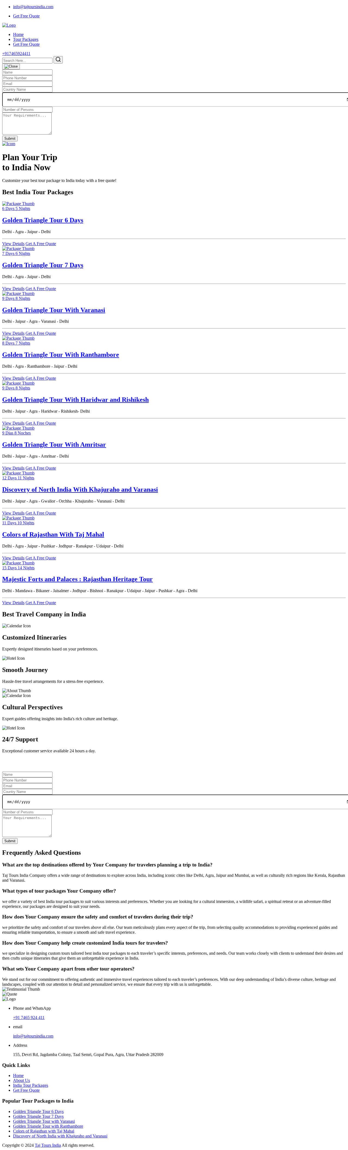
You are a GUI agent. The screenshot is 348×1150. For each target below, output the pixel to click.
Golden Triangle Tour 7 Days (42, 265)
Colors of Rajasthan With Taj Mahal (53, 534)
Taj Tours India (48, 1145)
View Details (13, 243)
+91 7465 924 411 (29, 1017)
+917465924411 (16, 53)
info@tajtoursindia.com (33, 6)
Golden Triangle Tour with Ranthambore (48, 1126)
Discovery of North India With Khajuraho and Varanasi (80, 489)
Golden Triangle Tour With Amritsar (54, 444)
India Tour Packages (30, 1085)
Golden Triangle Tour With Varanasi (53, 310)
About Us (21, 1080)
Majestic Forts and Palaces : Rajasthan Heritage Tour (77, 579)
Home (18, 34)
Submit (9, 138)
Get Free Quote (26, 16)
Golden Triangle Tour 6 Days (42, 220)
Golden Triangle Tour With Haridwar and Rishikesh (75, 399)
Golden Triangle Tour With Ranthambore (60, 354)
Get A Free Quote (41, 243)
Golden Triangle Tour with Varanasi (44, 1121)
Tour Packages (25, 39)
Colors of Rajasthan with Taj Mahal (43, 1131)
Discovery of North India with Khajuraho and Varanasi (60, 1136)
